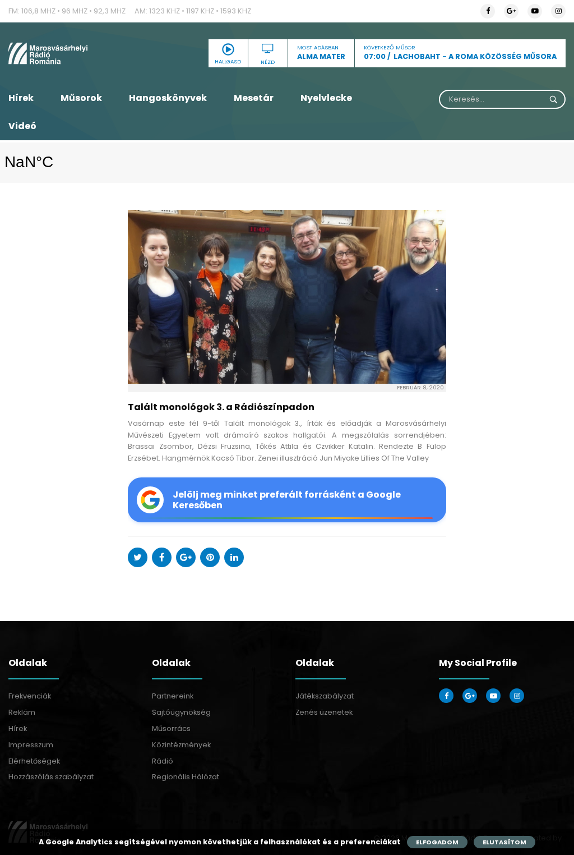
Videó (22, 125)
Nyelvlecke (326, 97)
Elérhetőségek (34, 761)
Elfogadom (437, 842)
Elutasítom (504, 842)
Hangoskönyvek (168, 97)
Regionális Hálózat (185, 777)
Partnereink (172, 696)
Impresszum (30, 745)
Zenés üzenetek (324, 712)
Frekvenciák (29, 696)
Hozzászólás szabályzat (51, 777)
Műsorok (81, 97)
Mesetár (254, 97)
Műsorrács (171, 728)
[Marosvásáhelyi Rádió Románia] (95, 53)
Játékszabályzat (324, 696)
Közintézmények (181, 745)
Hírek (21, 97)
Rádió (162, 761)
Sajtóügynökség (181, 712)
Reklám (21, 712)
